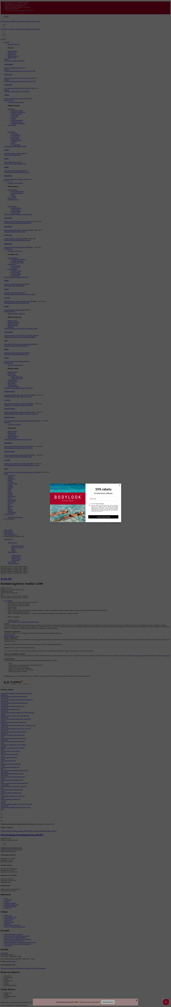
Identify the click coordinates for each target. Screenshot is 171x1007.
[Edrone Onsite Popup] (85, 503)
